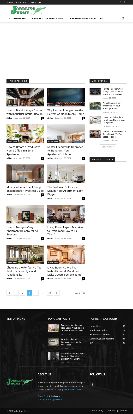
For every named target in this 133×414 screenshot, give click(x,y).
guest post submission (72, 389)
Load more (107, 146)
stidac (9, 118)
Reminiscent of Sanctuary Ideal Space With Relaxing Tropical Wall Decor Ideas (72, 328)
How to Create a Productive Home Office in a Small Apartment (23, 150)
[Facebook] (120, 2)
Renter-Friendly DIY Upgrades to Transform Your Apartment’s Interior (65, 150)
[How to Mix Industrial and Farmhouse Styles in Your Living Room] (95, 120)
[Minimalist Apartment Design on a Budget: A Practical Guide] (25, 173)
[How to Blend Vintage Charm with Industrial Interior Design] (25, 97)
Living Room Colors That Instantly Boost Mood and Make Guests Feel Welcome (64, 271)
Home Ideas (12, 105)
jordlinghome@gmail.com (50, 399)
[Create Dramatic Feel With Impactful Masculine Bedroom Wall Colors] (53, 356)
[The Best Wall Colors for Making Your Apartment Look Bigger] (66, 173)
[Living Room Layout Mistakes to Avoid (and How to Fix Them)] (66, 214)
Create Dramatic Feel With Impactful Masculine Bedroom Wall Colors (72, 356)
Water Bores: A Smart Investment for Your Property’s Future (112, 106)
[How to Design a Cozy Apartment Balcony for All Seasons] (25, 214)
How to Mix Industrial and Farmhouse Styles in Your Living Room (114, 120)
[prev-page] (9, 293)
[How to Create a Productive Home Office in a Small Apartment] (25, 133)
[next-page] (57, 293)
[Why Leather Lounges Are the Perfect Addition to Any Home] (66, 97)
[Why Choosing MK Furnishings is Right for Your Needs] (53, 342)
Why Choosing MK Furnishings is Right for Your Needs (71, 342)
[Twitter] (125, 2)
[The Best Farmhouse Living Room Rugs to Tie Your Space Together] (95, 134)
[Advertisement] (66, 46)
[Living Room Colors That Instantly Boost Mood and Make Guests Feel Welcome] (66, 254)
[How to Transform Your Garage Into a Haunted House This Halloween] (95, 91)
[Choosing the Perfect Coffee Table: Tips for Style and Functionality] (25, 254)
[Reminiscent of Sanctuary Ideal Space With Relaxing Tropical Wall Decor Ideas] (53, 328)
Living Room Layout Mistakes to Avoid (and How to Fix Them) (65, 231)
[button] (123, 18)
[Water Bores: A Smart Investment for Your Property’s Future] (95, 106)
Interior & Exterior (55, 105)
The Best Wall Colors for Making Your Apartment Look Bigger (65, 191)
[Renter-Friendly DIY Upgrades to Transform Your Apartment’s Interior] (66, 133)
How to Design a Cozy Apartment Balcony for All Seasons (22, 231)
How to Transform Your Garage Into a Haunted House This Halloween (113, 92)
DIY (8, 222)
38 (49, 293)
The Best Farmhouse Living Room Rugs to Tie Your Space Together (114, 134)
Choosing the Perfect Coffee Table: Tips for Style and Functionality (23, 271)
